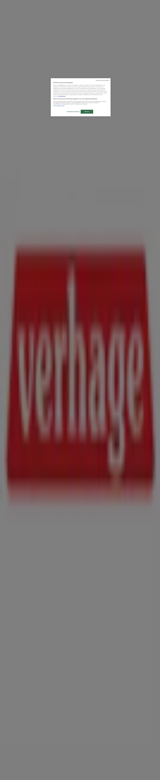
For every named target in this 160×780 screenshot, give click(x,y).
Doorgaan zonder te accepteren (102, 80)
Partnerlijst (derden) (58, 105)
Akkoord (87, 111)
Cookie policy (62, 96)
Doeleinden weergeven (73, 111)
